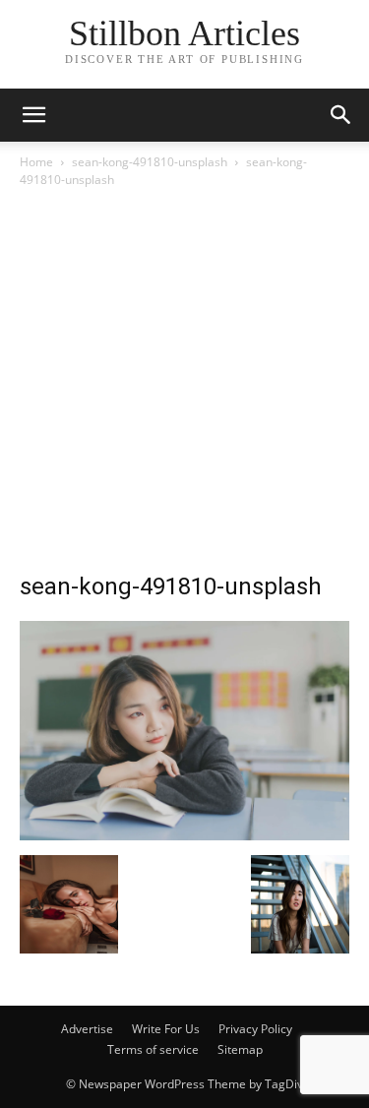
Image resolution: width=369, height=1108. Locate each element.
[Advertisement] (184, 385)
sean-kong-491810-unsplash (149, 162)
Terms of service (153, 1049)
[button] (341, 115)
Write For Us (166, 1028)
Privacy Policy (255, 1028)
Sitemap (240, 1049)
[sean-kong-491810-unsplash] (184, 835)
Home (36, 162)
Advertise (87, 1028)
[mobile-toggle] (33, 115)
